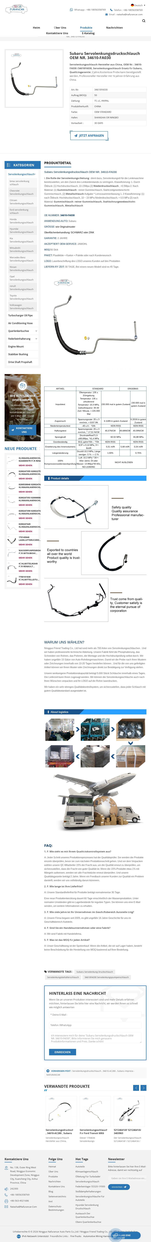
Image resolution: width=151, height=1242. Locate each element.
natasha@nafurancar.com (130, 14)
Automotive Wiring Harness (97, 1236)
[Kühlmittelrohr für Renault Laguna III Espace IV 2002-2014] (12, 567)
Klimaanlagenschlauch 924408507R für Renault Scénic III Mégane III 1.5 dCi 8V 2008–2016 (33, 459)
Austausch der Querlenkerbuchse (85, 1215)
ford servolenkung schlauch (19, 211)
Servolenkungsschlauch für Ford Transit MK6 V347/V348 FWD (93, 1131)
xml (50, 1201)
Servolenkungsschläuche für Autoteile (90, 1198)
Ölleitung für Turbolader (88, 1176)
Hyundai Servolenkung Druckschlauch (87, 1206)
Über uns (60, 27)
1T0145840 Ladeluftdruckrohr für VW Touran (30, 538)
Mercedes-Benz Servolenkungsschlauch (21, 259)
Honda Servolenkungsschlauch (21, 221)
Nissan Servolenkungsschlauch (21, 268)
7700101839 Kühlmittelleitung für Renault (30, 578)
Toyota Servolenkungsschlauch (21, 297)
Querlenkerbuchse (18, 331)
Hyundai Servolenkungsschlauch (21, 230)
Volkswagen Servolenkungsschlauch (21, 307)
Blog (51, 1191)
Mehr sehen (25, 465)
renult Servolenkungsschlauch (21, 287)
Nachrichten (114, 27)
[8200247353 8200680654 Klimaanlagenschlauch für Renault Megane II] (12, 501)
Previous (136, 1088)
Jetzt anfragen (91, 136)
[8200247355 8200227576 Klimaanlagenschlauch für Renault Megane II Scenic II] (12, 474)
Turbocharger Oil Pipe (20, 315)
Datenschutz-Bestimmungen (56, 1208)
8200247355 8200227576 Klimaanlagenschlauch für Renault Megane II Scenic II (33, 472)
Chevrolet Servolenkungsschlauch (21, 192)
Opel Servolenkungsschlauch (21, 278)
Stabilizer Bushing (18, 354)
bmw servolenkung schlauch (19, 183)
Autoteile (80, 1166)
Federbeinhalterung (19, 338)
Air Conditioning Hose (20, 323)
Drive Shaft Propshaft (20, 362)
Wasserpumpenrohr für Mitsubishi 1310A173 (30, 552)
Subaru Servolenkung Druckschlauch (95, 971)
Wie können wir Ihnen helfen (22, 398)
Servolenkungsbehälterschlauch (63, 977)
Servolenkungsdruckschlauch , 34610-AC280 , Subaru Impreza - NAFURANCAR (59, 1131)
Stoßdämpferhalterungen (88, 1191)
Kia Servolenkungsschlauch (21, 240)
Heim (36, 27)
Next (143, 1088)
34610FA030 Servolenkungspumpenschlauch (107, 977)
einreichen (63, 1052)
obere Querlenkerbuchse (88, 1221)
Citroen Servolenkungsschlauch (21, 202)
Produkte (86, 27)
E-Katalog (88, 33)
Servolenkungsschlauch (21, 174)
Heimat (52, 1166)
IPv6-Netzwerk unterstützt (35, 1236)
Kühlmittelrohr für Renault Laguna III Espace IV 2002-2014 (28, 565)
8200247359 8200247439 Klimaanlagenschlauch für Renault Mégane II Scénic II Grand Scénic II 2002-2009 (33, 512)
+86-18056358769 (96, 10)
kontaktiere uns (57, 33)
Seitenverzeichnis (57, 1196)
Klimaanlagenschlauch (87, 1171)
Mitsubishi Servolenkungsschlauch (21, 249)
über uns (53, 1171)
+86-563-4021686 (19, 1200)
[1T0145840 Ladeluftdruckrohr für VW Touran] (12, 540)
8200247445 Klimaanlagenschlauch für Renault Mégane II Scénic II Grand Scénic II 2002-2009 (33, 525)
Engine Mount (16, 346)
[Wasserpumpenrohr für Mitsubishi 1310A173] (12, 553)
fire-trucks (75, 1236)
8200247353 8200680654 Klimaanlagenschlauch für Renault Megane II (33, 499)
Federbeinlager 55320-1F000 (90, 1186)
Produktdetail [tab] (57, 163)
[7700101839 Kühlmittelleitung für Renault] (12, 580)
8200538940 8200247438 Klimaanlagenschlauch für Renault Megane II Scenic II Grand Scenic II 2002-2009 (33, 486)
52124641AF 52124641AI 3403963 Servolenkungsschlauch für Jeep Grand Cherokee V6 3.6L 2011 (127, 1131)
